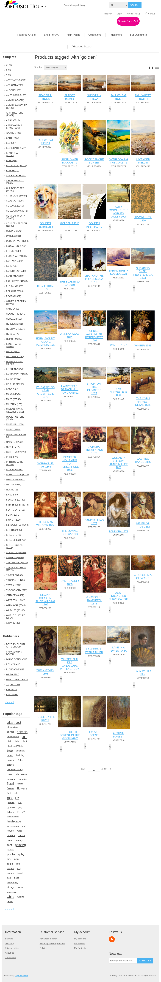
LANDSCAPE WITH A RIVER (94, 651)
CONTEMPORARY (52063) (15, 217)
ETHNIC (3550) (14, 251)
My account (80, 938)
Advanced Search (48, 938)
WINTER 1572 (118, 345)
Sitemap (9, 938)
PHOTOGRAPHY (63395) (14, 463)
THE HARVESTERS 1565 (118, 392)
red (18, 863)
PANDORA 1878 (118, 531)
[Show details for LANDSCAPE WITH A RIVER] (94, 635)
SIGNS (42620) (13, 520)
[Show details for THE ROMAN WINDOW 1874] (45, 504)
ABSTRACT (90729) (16, 80)
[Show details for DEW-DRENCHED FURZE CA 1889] (118, 571)
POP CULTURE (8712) (17, 474)
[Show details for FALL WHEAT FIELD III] (142, 83)
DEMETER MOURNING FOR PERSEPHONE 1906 (70, 464)
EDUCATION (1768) (16, 246)
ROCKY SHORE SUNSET (94, 161)
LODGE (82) (12, 389)
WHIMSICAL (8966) (16, 605)
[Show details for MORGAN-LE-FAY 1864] (45, 443)
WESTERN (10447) (15, 600)
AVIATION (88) (13, 133)
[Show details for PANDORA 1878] (118, 509)
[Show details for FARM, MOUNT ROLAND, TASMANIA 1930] (45, 322)
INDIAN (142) (12, 351)
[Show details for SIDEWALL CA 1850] (142, 198)
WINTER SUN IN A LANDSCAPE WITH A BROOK (69, 664)
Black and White (15, 746)
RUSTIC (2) (12, 489)
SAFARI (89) (12, 494)
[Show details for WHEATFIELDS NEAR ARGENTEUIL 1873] (45, 375)
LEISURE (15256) (15, 384)
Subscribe (145, 960)
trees (16, 877)
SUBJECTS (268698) (16, 552)
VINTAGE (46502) (15, 595)
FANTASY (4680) (14, 261)
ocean (10, 840)
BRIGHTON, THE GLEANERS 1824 (94, 388)
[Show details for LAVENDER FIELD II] (142, 137)
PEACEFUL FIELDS (45, 97)
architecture (13, 736)
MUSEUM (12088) (15, 424)
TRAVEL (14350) (14, 575)
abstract (14, 722)
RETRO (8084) (13, 484)
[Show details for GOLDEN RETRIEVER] (45, 201)
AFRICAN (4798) (14, 85)
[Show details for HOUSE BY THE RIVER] (45, 704)
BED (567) (11, 143)
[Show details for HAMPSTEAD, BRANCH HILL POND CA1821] (69, 374)
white (10, 896)
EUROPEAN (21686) (16, 256)
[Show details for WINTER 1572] (118, 325)
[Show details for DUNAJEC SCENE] (94, 711)
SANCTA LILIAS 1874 (94, 522)
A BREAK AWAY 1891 (69, 335)
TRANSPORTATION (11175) (16, 568)
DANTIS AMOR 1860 (70, 582)
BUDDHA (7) (12, 170)
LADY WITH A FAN (143, 673)
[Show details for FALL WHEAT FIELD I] (45, 128)
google (13, 798)
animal (10, 731)
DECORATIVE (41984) (17, 241)
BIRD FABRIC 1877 (45, 287)
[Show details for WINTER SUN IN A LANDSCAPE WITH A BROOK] (69, 640)
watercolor (12, 892)
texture (10, 873)
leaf (23, 826)
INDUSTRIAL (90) (15, 356)
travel (19, 873)
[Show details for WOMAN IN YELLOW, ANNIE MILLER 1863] (118, 440)
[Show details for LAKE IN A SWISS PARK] (118, 634)
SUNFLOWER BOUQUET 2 (69, 161)
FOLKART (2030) (15, 291)
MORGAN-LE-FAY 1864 (45, 465)
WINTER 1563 (142, 345)
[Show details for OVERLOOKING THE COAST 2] (118, 137)
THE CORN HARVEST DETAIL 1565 (142, 401)
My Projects (80, 948)
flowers (22, 788)
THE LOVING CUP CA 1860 (70, 532)
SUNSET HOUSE (69, 97)
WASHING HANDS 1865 (143, 460)
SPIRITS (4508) (14, 530)
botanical (20, 750)
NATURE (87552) (14, 442)
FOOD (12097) (13, 296)
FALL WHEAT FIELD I (45, 142)
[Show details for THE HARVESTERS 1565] (118, 375)
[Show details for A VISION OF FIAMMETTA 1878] (94, 574)
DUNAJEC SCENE (94, 734)
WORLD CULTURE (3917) (15, 616)
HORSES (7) (12, 334)
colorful (10, 765)
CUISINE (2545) (14, 231)
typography (12, 882)
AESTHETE (12, 694)
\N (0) (9, 65)
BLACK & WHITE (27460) (14, 154)
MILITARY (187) (14, 404)
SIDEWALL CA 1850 (143, 219)
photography (15, 854)
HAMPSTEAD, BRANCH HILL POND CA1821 (69, 389)
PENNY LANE (13, 664)
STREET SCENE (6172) (14, 546)
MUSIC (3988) (13, 429)
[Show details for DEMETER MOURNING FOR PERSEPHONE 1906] (69, 440)
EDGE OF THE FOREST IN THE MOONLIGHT (70, 735)
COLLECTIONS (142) (17, 210)
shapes (10, 868)
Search (134, 5)
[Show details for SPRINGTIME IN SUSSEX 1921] (118, 257)
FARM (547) (12, 266)
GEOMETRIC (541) (15, 314)
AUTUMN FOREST (118, 735)
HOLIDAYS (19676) (15, 329)
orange (19, 840)
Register (108, 14)
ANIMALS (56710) (15, 100)
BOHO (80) (11, 160)
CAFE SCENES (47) (16, 175)
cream (10, 774)
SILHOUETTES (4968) (17, 525)
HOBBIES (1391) (14, 324)
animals (22, 732)
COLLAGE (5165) (15, 205)
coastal (10, 760)
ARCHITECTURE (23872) (14, 114)
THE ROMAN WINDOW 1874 (45, 524)
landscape (14, 821)
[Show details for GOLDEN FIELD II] (69, 201)
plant (16, 859)
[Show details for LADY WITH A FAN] (142, 646)
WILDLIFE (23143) (15, 610)
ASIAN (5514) (13, 120)
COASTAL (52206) (15, 200)
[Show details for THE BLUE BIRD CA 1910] (69, 262)
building (20, 755)
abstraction (12, 727)
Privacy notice (12, 948)
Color (20, 760)
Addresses (79, 943)
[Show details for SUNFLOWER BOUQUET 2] (69, 137)
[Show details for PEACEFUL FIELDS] (45, 83)
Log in (119, 14)
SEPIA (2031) (12, 515)
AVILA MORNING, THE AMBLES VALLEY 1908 (118, 212)
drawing (11, 779)
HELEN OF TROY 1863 (143, 525)
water (20, 887)
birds (16, 741)
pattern (10, 849)
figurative (22, 779)
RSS (112, 939)
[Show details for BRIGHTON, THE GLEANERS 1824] (94, 373)
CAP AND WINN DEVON (14, 653)
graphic (10, 802)
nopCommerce (21, 975)
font (9, 793)
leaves (10, 830)
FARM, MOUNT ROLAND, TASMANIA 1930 (45, 341)
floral (10, 783)
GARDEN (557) (13, 308)
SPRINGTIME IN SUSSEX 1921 (118, 272)
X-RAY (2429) (13, 623)
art (24, 736)
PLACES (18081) (14, 469)
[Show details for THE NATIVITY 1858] (45, 646)
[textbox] (85, 5)
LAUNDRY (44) (13, 379)
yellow (10, 901)
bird (9, 741)
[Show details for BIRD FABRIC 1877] (45, 264)
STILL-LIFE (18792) (16, 540)
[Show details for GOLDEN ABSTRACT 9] (94, 201)
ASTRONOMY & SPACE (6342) (14, 126)
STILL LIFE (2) (13, 535)
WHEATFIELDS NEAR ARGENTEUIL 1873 (45, 392)
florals (20, 783)
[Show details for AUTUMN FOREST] (118, 712)
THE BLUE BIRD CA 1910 (70, 283)
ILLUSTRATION (16, 811)
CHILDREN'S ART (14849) (15, 189)
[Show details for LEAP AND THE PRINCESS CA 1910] (94, 259)
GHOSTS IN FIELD (94, 97)
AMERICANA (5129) (16, 95)
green (11, 807)
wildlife (20, 896)
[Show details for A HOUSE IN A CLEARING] (142, 562)
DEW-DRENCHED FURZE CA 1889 (118, 596)
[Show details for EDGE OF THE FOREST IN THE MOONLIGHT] (69, 711)
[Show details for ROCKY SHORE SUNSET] (94, 137)
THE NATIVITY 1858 (45, 672)
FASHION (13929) (15, 276)
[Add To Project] (36, 109)
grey (20, 807)
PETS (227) (12, 457)
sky (19, 868)
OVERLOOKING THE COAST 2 (118, 161)
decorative (21, 774)
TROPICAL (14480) (15, 580)
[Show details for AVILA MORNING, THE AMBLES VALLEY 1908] (118, 193)
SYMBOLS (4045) (15, 557)
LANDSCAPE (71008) (17, 374)
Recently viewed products (52, 943)
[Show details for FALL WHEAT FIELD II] (118, 83)
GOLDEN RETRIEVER (45, 225)
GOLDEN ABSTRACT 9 (94, 225)
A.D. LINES (11, 689)
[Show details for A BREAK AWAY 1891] (69, 319)
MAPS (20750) (13, 399)
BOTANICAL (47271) (16, 165)
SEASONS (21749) (15, 499)
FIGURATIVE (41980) (17, 281)
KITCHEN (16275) (15, 369)
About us (9, 953)
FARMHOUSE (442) (16, 271)
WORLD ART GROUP (17, 679)
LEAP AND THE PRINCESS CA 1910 (94, 279)
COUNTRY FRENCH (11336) (16, 224)
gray (20, 802)
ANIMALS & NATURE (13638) (16, 106)
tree (9, 877)
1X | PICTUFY (13, 684)
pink (9, 859)
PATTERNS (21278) (16, 452)
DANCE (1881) (13, 236)
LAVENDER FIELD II (143, 161)
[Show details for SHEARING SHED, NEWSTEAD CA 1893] (142, 256)
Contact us (10, 957)
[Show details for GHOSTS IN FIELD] (94, 83)
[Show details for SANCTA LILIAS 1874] (94, 504)
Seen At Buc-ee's (128, 21)
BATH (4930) (12, 138)
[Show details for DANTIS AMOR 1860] (69, 565)
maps (19, 831)
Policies (43, 948)
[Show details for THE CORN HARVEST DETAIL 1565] (142, 380)
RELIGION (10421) (15, 479)
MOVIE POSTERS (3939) (15, 418)
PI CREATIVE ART (15, 669)
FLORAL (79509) (14, 286)
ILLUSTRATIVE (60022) (13, 345)
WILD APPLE (12, 674)
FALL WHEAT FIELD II (118, 97)
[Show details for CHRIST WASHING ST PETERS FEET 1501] (94, 318)
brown (10, 755)
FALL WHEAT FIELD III (143, 97)
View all (9, 702)
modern (11, 835)
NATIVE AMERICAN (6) (16, 435)
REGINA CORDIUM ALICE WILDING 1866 (45, 599)
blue (10, 750)
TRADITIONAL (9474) (17, 562)
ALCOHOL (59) (13, 90)
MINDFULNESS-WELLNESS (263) (15, 410)
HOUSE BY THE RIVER (45, 718)
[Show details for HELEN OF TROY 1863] (142, 505)
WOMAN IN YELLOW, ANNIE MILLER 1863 (118, 462)
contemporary (15, 769)
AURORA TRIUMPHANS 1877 (94, 450)
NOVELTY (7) (13, 447)
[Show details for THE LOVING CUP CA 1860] (69, 509)
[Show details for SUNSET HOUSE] (69, 83)
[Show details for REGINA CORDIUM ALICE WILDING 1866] (45, 572)
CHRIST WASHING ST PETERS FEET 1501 (94, 335)
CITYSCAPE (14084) (16, 195)
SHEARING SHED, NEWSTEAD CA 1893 (143, 273)
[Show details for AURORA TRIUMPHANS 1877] (94, 434)
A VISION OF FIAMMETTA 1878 (94, 600)
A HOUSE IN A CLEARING (143, 577)
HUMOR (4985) (14, 339)
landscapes (13, 826)
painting (20, 845)
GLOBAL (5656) (14, 319)
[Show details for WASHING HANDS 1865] (142, 440)
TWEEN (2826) (13, 585)
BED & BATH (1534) (16, 148)
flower (10, 788)
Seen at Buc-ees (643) (17, 504)
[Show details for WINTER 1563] (142, 325)
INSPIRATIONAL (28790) (14, 362)
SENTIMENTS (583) (16, 510)
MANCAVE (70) (13, 394)
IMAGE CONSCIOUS (16, 659)
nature (21, 835)
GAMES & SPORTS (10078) (16, 302)
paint (9, 844)
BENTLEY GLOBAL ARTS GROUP (15, 645)
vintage (10, 887)
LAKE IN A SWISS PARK (118, 649)
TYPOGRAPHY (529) (16, 590)
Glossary (9, 943)
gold (16, 793)
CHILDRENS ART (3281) (15, 181)
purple (10, 863)
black (24, 741)
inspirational (13, 816)
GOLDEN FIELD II (69, 225)
